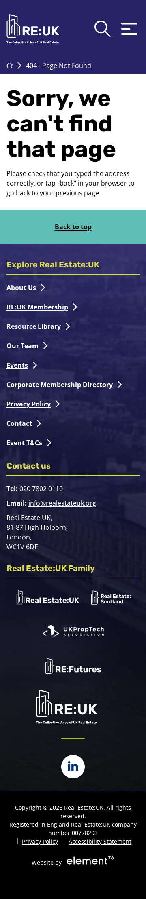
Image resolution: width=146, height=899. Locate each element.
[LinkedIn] (73, 766)
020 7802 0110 (41, 488)
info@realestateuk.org (62, 503)
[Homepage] (32, 28)
